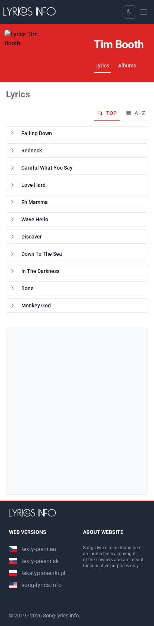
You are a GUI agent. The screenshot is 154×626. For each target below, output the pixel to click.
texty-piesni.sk (40, 561)
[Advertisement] (77, 411)
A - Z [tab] (140, 113)
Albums (127, 66)
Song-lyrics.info (61, 616)
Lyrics (102, 66)
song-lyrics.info (41, 585)
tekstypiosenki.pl (43, 573)
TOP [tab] (111, 113)
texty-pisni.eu (38, 549)
